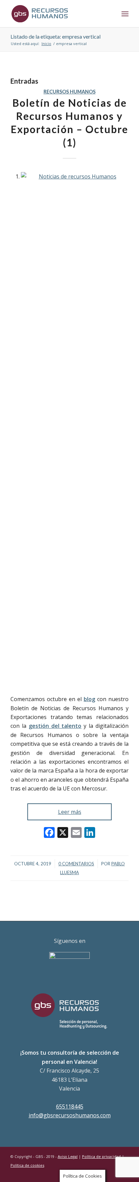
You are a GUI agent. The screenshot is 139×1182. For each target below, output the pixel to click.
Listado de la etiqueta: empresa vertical (55, 36)
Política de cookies (27, 1165)
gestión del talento (55, 726)
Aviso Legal (68, 1156)
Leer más (69, 812)
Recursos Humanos (69, 91)
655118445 (69, 1106)
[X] (63, 833)
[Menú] (125, 13)
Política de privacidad (101, 1156)
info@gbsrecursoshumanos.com (70, 1115)
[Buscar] (110, 13)
